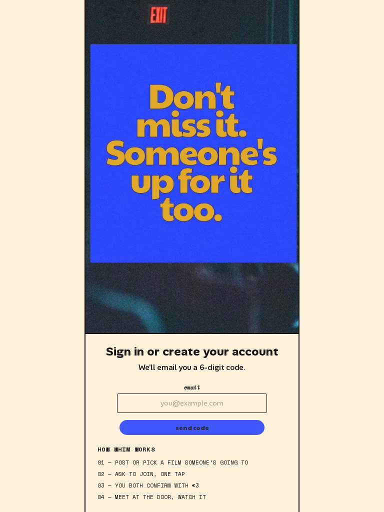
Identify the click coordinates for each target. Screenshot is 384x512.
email (192, 388)
